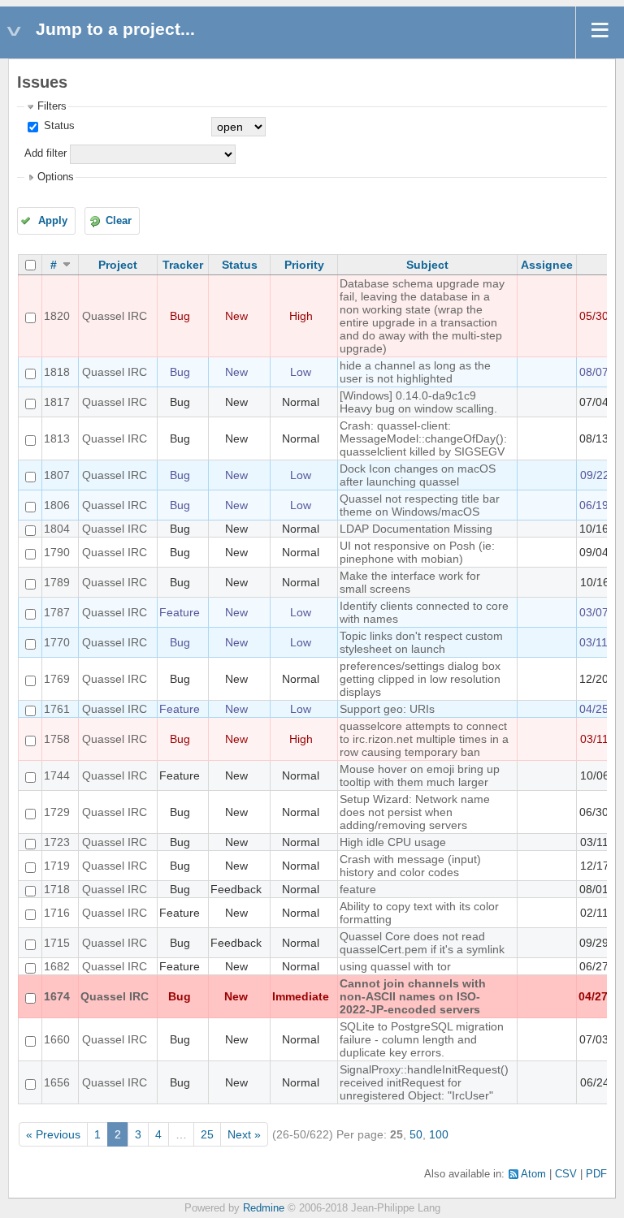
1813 (57, 438)
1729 (57, 812)
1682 (57, 966)
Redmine (263, 1208)
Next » (244, 1134)
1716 (57, 912)
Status (58, 126)
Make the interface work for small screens (410, 582)
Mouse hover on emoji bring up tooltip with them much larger (420, 775)
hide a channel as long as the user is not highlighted (415, 372)
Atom (533, 1174)
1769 (57, 678)
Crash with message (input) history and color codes (410, 866)
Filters (52, 106)
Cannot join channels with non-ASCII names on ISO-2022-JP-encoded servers (413, 996)
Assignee (547, 264)
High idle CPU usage (393, 842)
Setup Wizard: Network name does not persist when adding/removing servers (415, 812)
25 (207, 1134)
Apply (52, 221)
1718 (57, 889)
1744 (57, 775)
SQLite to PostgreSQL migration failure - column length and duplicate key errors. (422, 1039)
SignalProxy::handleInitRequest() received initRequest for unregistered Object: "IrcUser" (424, 1082)
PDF (596, 1174)
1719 (57, 865)
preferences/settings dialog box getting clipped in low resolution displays (420, 678)
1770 (57, 642)
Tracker (182, 264)
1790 (57, 552)
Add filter (45, 153)
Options (55, 177)
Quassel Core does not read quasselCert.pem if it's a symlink (422, 943)
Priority (304, 264)
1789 (57, 582)
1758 (57, 738)
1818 (57, 371)
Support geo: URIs (387, 708)
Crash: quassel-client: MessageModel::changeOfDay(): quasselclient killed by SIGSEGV (423, 438)
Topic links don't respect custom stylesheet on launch (421, 642)
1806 (57, 505)
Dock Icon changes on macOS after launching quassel (418, 475)
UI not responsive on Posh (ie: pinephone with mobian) (417, 552)
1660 (57, 1039)
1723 (57, 842)
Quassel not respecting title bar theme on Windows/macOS (420, 505)
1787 (57, 612)
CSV (566, 1174)
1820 (57, 315)
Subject (427, 264)
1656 (57, 1082)
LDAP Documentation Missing (416, 528)
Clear (119, 221)
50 (416, 1134)
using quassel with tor (395, 966)
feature (358, 889)
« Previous (53, 1134)
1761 (57, 708)
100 (438, 1134)
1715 (57, 942)
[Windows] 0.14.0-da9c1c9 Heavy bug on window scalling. (418, 402)
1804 (57, 528)
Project (117, 264)
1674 (57, 996)
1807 (57, 475)
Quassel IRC (114, 315)
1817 (57, 401)
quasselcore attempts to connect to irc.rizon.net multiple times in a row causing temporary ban (424, 738)
